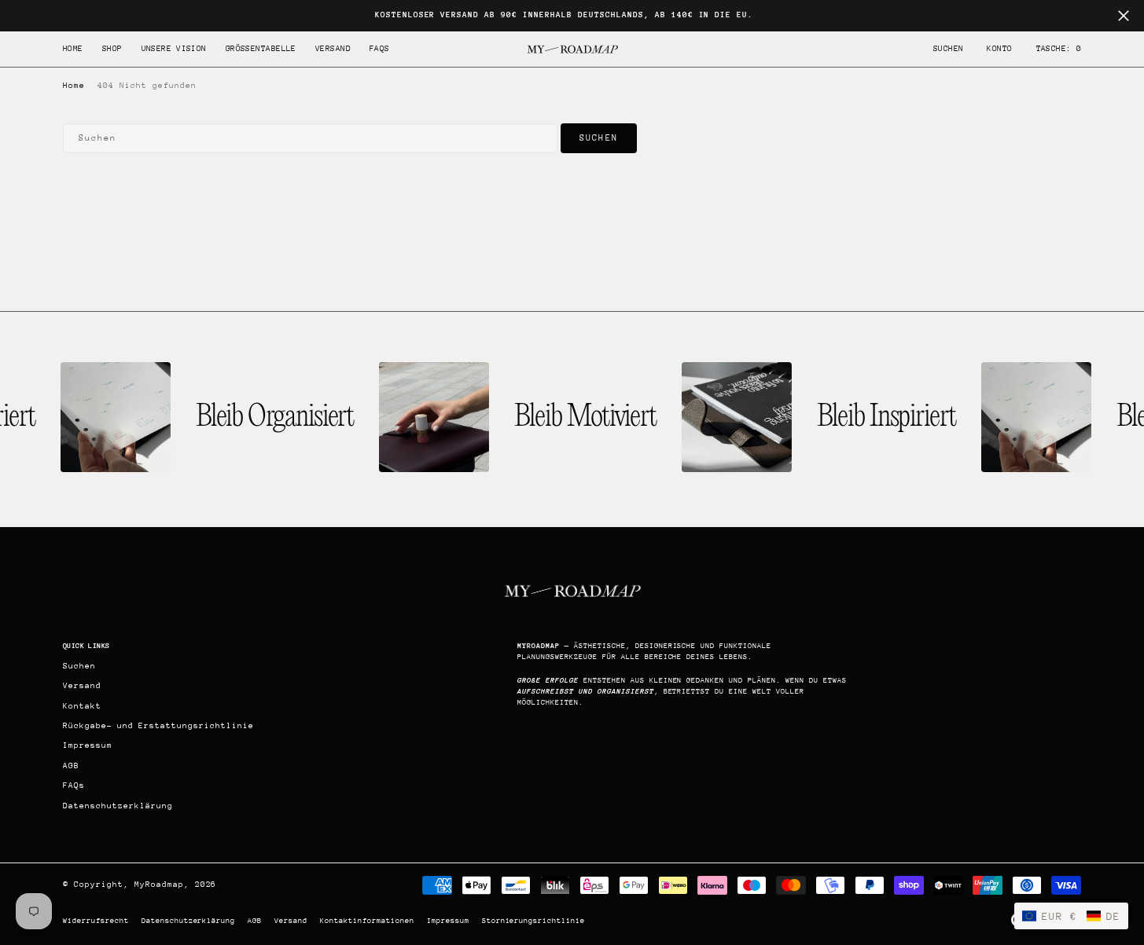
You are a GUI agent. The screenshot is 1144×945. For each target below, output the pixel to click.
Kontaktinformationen (367, 920)
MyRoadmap (159, 884)
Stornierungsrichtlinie (534, 920)
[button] (999, 49)
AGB (255, 920)
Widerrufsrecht (96, 920)
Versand (290, 920)
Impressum (448, 920)
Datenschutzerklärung (189, 920)
